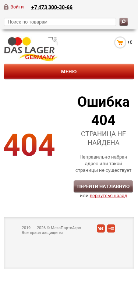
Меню (69, 71)
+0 (129, 42)
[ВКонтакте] (101, 230)
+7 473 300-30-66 (51, 7)
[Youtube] (111, 230)
